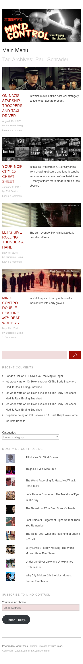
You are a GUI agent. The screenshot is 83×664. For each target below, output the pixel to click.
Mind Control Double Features (64, 271)
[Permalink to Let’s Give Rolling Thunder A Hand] (41, 216)
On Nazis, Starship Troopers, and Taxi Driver (12, 106)
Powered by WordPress (15, 646)
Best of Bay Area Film (53, 139)
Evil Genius (12, 191)
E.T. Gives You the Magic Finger (44, 376)
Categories (9, 432)
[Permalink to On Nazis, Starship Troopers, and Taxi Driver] (41, 79)
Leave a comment (12, 130)
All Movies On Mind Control (42, 457)
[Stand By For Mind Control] (41, 27)
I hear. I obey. (16, 619)
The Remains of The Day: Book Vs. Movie (50, 508)
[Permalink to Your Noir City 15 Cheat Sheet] (41, 150)
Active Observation (70, 68)
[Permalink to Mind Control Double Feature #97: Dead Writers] (41, 282)
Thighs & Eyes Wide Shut (41, 469)
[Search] (75, 355)
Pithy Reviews (72, 139)
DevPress (56, 646)
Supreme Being (14, 125)
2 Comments (9, 337)
